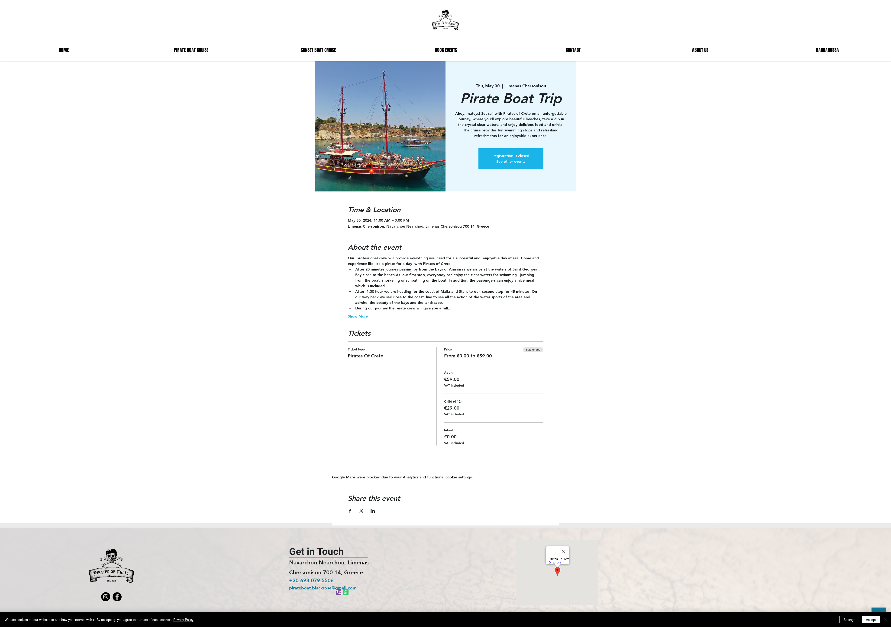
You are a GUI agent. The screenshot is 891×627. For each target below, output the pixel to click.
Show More (358, 316)
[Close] (885, 619)
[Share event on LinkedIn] (373, 511)
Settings (849, 619)
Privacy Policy (183, 619)
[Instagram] (105, 596)
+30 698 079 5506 (311, 580)
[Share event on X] (361, 511)
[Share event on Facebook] (350, 511)
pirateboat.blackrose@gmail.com (323, 588)
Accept (871, 619)
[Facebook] (117, 596)
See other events (510, 161)
